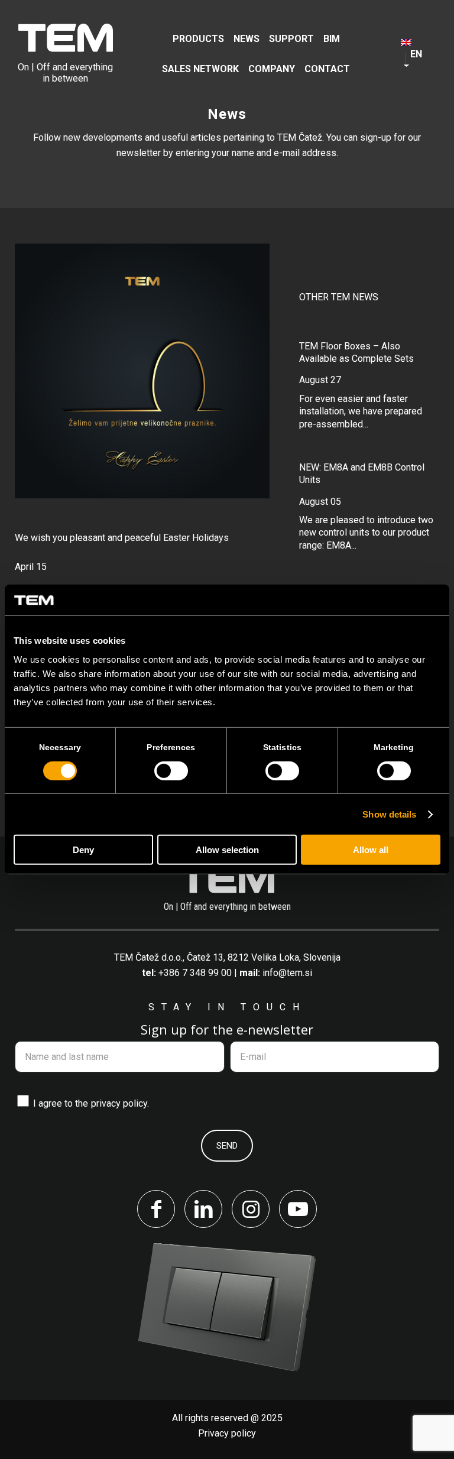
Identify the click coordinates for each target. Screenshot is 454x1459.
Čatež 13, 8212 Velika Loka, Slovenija (263, 957)
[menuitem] (198, 39)
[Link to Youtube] (298, 1209)
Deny (83, 850)
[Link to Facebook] (156, 1209)
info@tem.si (287, 972)
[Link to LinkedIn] (203, 1209)
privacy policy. (120, 1103)
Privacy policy (227, 1433)
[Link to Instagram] (251, 1209)
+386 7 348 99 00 (195, 972)
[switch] (171, 770)
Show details (389, 814)
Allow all (370, 850)
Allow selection (227, 850)
